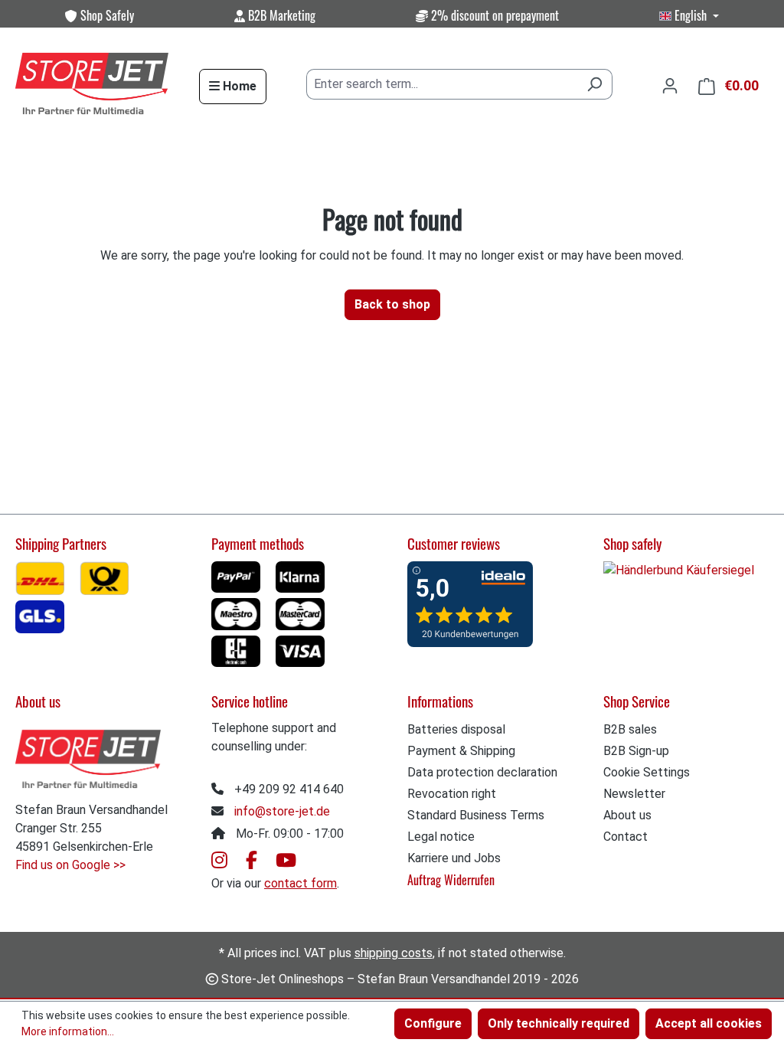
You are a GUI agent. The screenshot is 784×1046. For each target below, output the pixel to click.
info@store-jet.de (282, 811)
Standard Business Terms (475, 815)
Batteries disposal (456, 729)
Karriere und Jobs (454, 858)
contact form (300, 883)
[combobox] (441, 84)
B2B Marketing (280, 15)
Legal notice (441, 836)
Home (238, 86)
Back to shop (392, 304)
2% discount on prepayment (493, 15)
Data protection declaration (482, 772)
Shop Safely (105, 15)
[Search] (594, 84)
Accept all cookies (708, 1023)
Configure (433, 1023)
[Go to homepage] (91, 84)
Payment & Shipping (461, 751)
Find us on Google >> (70, 865)
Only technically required (558, 1023)
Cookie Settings (646, 772)
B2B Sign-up (636, 751)
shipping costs (393, 953)
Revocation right (451, 793)
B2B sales (630, 729)
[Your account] (670, 85)
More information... (67, 1031)
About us (627, 815)
